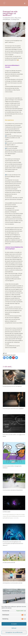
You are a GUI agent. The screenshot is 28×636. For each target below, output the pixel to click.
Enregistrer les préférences (14, 632)
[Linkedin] (10, 357)
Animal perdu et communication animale (12, 583)
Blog (16, 17)
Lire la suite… (16, 518)
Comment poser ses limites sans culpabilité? (13, 408)
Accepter (14, 624)
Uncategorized (15, 19)
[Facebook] (4, 357)
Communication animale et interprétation (13, 490)
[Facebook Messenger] (16, 357)
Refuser (14, 628)
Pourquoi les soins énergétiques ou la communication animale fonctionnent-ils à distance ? (13, 543)
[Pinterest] (13, 357)
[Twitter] (7, 357)
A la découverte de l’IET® (9, 562)
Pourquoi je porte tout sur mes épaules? (12, 386)
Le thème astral (6, 511)
